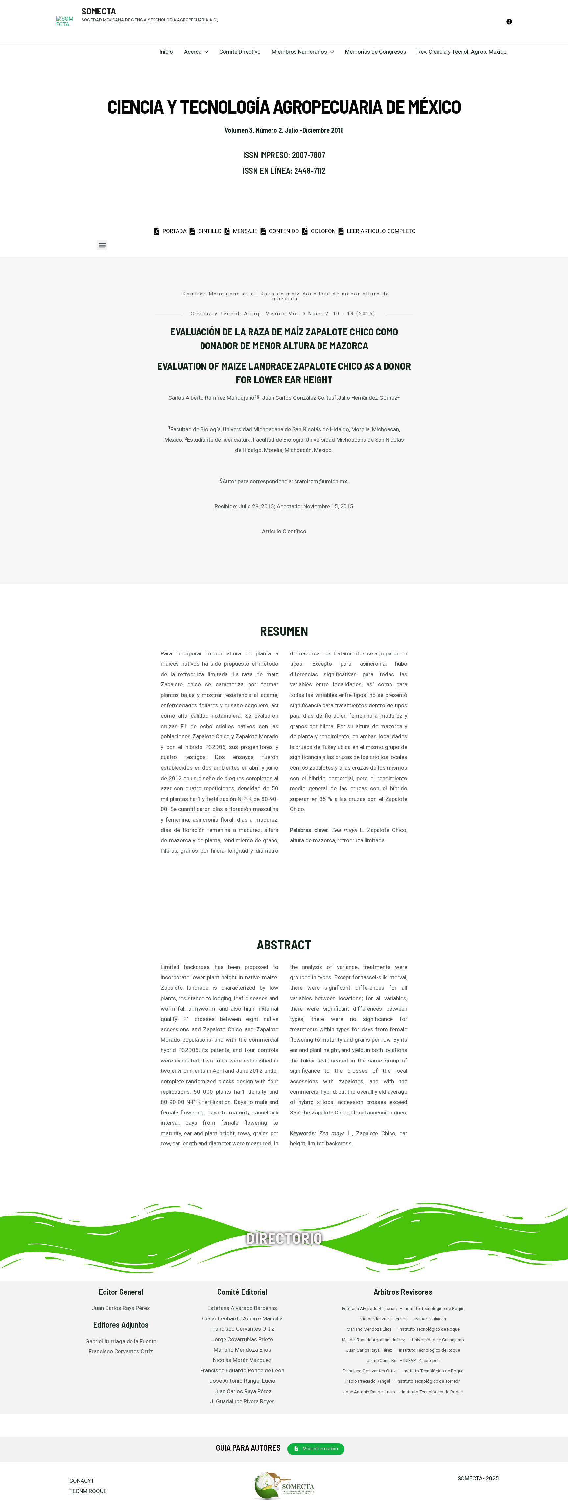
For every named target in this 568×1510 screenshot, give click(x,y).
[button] (102, 245)
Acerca (192, 51)
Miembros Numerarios (299, 51)
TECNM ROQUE (87, 1491)
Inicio (166, 51)
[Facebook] (509, 22)
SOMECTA (99, 10)
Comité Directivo (240, 51)
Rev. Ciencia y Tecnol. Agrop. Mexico (462, 51)
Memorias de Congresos (375, 51)
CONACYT (81, 1480)
